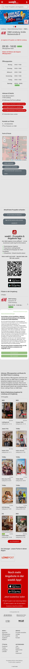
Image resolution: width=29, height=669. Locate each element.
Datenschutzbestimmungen (20, 311)
